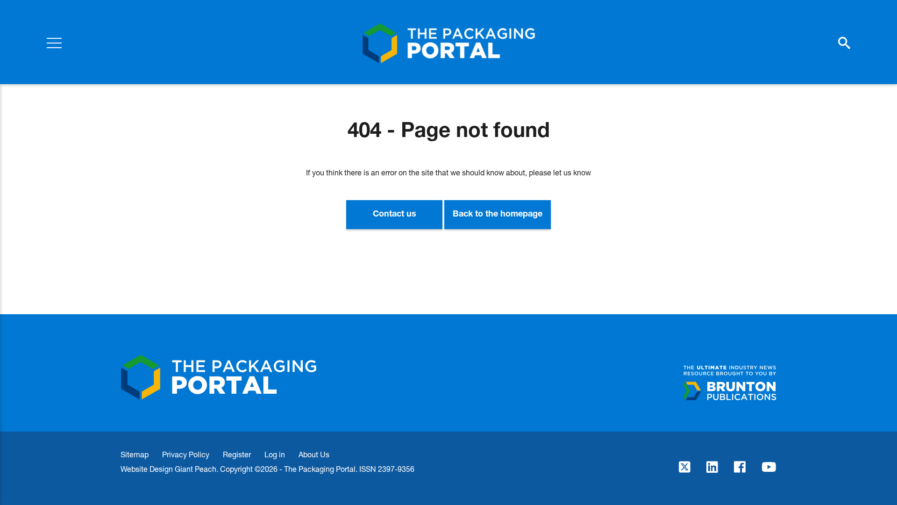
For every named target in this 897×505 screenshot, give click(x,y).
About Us (314, 454)
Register (237, 454)
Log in (274, 454)
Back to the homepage (497, 214)
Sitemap (135, 454)
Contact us (394, 214)
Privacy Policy (185, 454)
